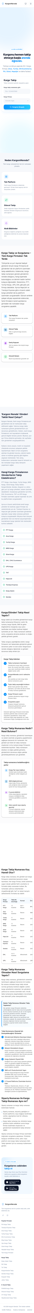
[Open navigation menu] (31, 4)
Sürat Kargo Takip (6, 1246)
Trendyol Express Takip (8, 1227)
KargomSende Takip (7, 1270)
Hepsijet (15, 71)
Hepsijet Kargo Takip (7, 1249)
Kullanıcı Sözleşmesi (19, 1310)
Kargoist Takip (5, 1277)
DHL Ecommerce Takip (8, 1237)
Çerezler (29, 1310)
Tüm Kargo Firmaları (7, 1252)
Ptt (4, 71)
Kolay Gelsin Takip (6, 1261)
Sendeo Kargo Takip (7, 1273)
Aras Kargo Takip (6, 1230)
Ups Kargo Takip (6, 1243)
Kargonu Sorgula (18, 107)
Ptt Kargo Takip (6, 1224)
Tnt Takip (4, 1267)
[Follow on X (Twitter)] (3, 1215)
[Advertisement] (17, 27)
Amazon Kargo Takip (7, 1291)
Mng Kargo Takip (6, 1240)
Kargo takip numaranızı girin (12, 87)
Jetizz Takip (5, 1280)
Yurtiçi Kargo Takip (7, 1234)
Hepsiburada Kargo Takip (9, 1298)
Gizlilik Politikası (6, 1310)
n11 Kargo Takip (6, 1294)
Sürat (8, 71)
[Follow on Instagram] (7, 1215)
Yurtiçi (15, 69)
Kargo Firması (8, 97)
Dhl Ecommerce (25, 69)
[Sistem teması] (25, 4)
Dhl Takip (4, 1264)
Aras (10, 69)
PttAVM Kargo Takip (7, 1288)
